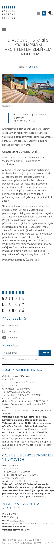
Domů (21, 66)
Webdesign (8, 543)
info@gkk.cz (17, 398)
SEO (17, 543)
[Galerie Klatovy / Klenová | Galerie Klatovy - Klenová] (8, 12)
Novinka (33, 66)
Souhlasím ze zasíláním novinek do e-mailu (23, 359)
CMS (26, 543)
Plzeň (50, 543)
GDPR (38, 539)
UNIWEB (37, 543)
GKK (4, 540)
